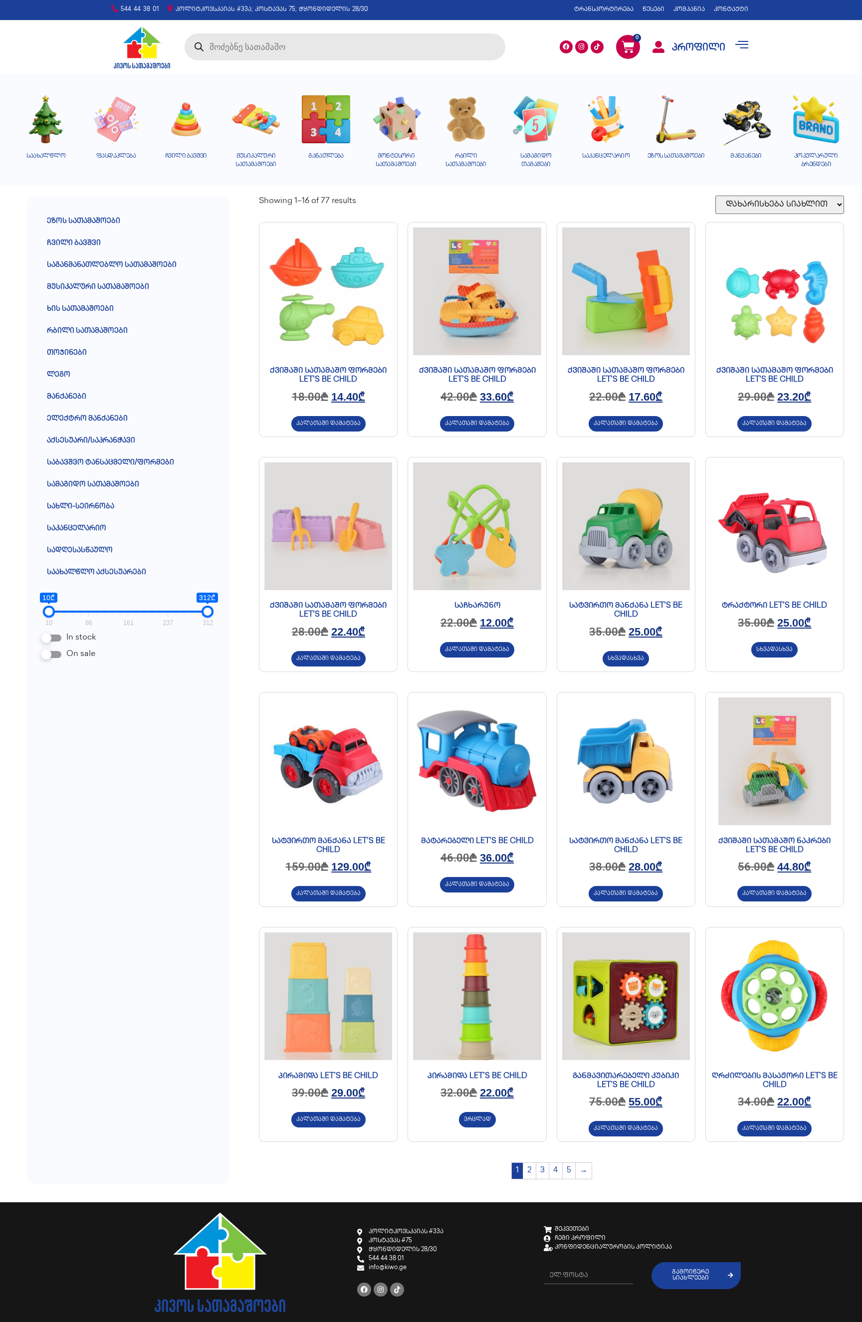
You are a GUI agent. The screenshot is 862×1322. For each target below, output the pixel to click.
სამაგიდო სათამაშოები (93, 484)
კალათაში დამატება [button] (328, 424)
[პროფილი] (658, 47)
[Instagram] (581, 46)
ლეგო (58, 375)
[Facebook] (566, 46)
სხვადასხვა (626, 658)
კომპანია (689, 9)
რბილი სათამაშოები (87, 331)
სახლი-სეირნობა (80, 506)
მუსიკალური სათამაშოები (98, 287)
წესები (653, 9)
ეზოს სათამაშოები (83, 221)
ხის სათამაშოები (80, 309)
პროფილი (698, 48)
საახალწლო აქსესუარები (96, 572)
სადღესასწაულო (80, 550)
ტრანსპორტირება (604, 9)
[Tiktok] (597, 46)
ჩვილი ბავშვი (74, 243)
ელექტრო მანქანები (87, 419)
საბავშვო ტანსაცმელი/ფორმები (110, 462)
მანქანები (66, 397)
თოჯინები (67, 353)
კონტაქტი (731, 9)
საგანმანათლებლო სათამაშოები (112, 265)
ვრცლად (477, 1119)
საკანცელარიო (76, 528)
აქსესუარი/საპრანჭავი (91, 440)
